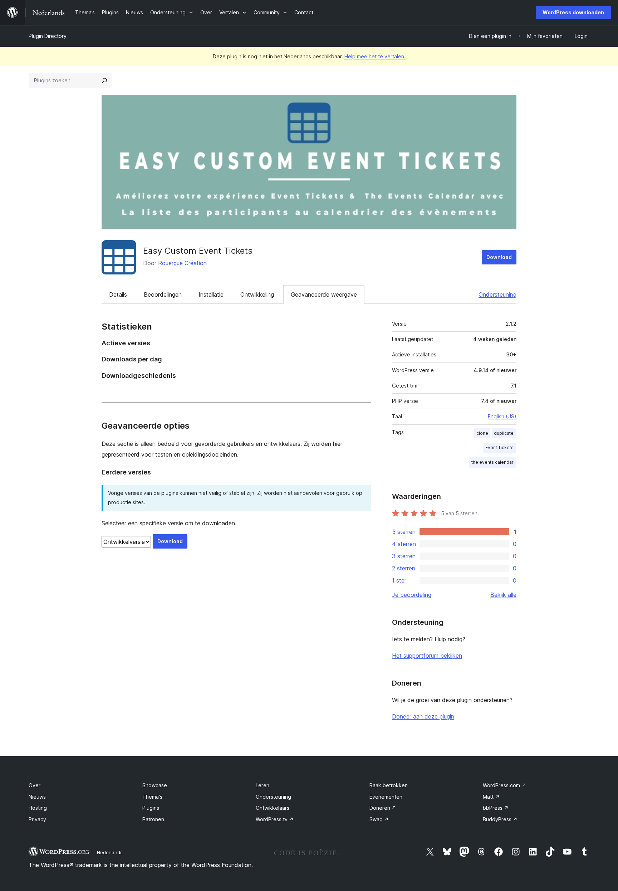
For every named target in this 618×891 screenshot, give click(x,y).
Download (499, 257)
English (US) (502, 416)
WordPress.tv (275, 819)
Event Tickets (499, 447)
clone (482, 433)
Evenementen (385, 797)
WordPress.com (504, 785)
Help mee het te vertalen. (375, 56)
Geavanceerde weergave (324, 294)
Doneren (382, 808)
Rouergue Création (182, 263)
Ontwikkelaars (272, 808)
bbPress (496, 808)
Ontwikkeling (257, 294)
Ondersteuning (497, 294)
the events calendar (492, 462)
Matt (491, 797)
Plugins (150, 808)
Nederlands (110, 852)
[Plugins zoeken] (104, 80)
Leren (262, 785)
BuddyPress (500, 819)
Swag (379, 819)
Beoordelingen (163, 294)
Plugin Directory (48, 36)
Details (118, 294)
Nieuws (37, 797)
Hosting (38, 808)
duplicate (504, 433)
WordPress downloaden (573, 12)
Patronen (153, 819)
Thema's (152, 797)
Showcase (154, 785)
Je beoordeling (411, 594)
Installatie (211, 294)
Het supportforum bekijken (427, 655)
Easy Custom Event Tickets (197, 250)
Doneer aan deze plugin (423, 716)
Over (34, 785)
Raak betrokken (388, 785)
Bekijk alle (503, 594)
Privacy (37, 819)
